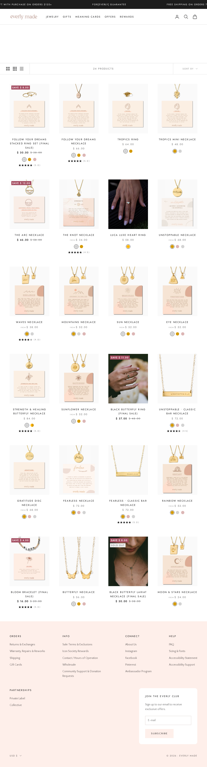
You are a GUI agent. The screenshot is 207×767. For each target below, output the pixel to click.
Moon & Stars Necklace (177, 592)
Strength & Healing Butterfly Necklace (29, 411)
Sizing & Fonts (177, 651)
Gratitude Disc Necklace (29, 503)
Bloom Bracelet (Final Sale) (29, 594)
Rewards (127, 17)
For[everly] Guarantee (109, 4)
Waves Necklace (29, 322)
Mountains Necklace (79, 322)
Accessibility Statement (183, 657)
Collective (16, 705)
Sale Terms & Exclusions (77, 644)
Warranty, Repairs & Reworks (27, 651)
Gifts (67, 17)
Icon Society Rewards (75, 651)
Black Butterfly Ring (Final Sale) (128, 411)
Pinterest (130, 664)
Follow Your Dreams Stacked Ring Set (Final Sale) (29, 144)
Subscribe (159, 733)
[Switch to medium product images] (15, 68)
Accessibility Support (182, 664)
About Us (131, 644)
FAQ (171, 644)
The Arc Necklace (29, 235)
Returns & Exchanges (22, 644)
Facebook (131, 657)
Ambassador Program (138, 671)
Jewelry (52, 17)
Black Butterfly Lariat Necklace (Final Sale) (128, 594)
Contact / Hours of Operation (80, 657)
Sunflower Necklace (78, 409)
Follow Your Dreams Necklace (79, 141)
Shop (24, 30)
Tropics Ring (128, 139)
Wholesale (69, 664)
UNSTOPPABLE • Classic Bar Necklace (177, 411)
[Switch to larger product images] (8, 68)
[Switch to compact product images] (21, 68)
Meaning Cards (88, 17)
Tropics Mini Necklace (177, 139)
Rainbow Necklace (177, 501)
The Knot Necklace (79, 235)
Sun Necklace (128, 322)
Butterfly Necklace (79, 592)
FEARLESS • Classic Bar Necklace (128, 503)
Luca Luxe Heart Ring (128, 235)
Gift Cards (16, 664)
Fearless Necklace (78, 501)
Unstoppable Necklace (177, 235)
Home (13, 30)
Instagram (131, 651)
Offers (110, 17)
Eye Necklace (177, 322)
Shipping (15, 657)
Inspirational (41, 30)
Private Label (17, 698)
